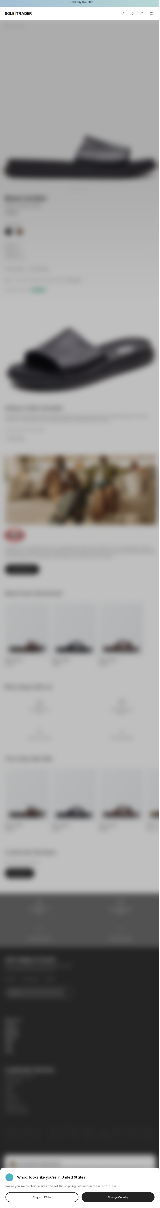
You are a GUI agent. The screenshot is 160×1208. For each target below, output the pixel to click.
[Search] (123, 13)
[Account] (132, 13)
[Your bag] (142, 13)
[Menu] (151, 13)
